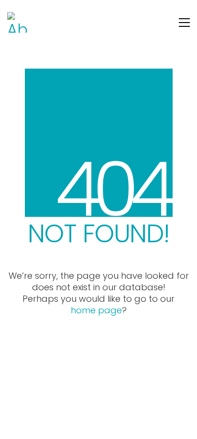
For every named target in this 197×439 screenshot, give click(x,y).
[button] (184, 22)
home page (96, 310)
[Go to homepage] (17, 22)
